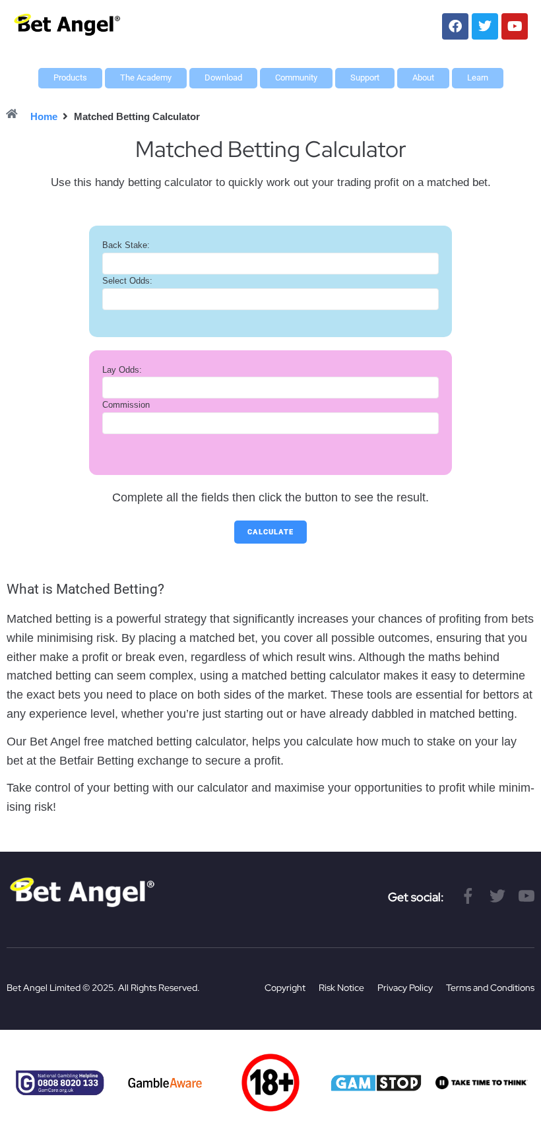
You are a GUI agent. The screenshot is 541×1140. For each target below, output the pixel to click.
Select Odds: (127, 281)
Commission (126, 405)
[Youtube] (514, 26)
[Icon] (468, 896)
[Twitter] (485, 26)
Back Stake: (126, 245)
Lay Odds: (122, 370)
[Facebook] (455, 26)
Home (43, 116)
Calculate (270, 532)
